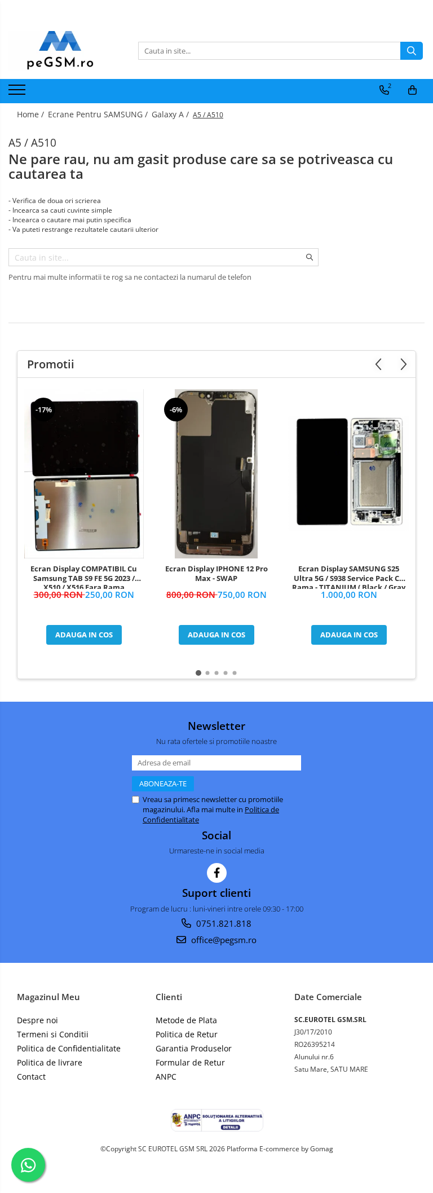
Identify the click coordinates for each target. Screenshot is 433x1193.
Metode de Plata (186, 1020)
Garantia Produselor (194, 1048)
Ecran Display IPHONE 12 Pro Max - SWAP (216, 573)
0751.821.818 (222, 923)
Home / (31, 114)
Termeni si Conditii (53, 1034)
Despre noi (37, 1020)
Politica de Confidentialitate (69, 1048)
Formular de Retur (190, 1062)
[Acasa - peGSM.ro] (64, 51)
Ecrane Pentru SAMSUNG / (99, 114)
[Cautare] (411, 51)
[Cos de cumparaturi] (412, 90)
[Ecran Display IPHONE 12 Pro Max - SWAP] (216, 473)
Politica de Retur (187, 1034)
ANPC (166, 1076)
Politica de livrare (49, 1062)
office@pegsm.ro (223, 939)
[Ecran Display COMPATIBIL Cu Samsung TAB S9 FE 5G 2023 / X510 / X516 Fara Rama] (83, 473)
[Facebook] (217, 873)
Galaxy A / (171, 114)
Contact (31, 1076)
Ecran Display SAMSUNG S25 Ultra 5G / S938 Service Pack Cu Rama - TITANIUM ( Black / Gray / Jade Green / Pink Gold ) (348, 576)
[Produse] (18, 93)
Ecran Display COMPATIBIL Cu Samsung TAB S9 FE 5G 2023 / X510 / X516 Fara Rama (83, 576)
